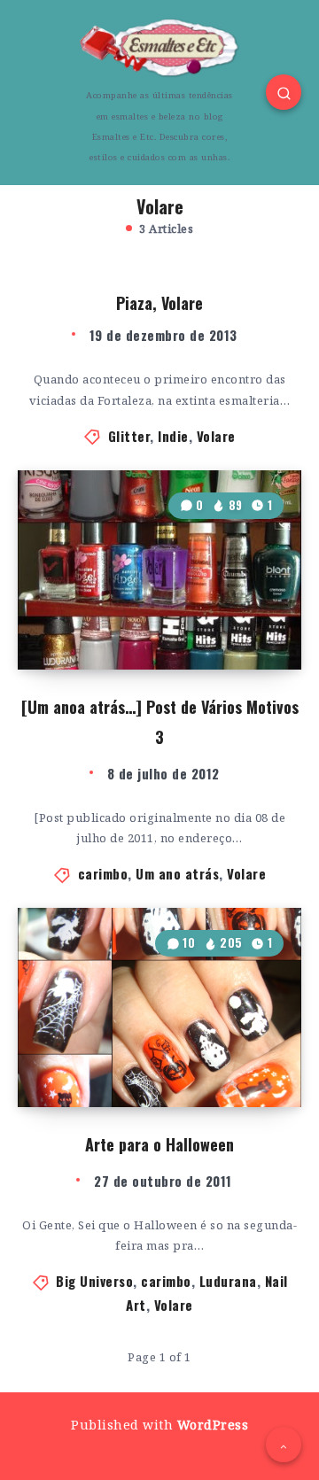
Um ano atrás (177, 873)
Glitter (129, 436)
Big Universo (94, 1280)
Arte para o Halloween (159, 1144)
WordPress (213, 1424)
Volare (216, 436)
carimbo (103, 873)
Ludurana (228, 1280)
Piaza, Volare (159, 302)
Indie (173, 436)
